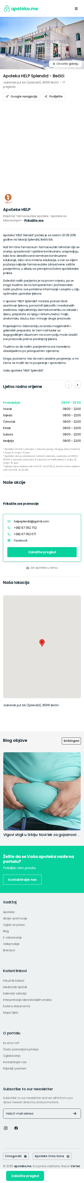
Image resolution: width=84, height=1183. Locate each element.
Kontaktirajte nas (22, 879)
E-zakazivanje (12, 937)
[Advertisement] (42, 145)
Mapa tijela (10, 1013)
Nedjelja (8, 441)
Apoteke (9, 912)
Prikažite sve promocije (21, 503)
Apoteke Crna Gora (50, 1156)
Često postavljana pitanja (21, 1049)
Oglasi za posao (14, 925)
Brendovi (9, 950)
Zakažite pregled (42, 552)
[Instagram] (5, 1128)
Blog (6, 931)
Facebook (20, 540)
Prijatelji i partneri (14, 1068)
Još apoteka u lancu (44, 568)
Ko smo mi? (11, 1043)
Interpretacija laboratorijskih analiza (27, 1000)
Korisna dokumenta (16, 1006)
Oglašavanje (11, 1056)
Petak (7, 428)
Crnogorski (14, 1156)
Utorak (7, 409)
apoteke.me (22, 1166)
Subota (8, 434)
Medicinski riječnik (15, 987)
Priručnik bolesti (13, 981)
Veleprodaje (11, 944)
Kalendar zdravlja (14, 993)
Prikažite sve (34, 220)
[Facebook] (16, 1128)
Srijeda (7, 415)
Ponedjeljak (11, 403)
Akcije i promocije (15, 918)
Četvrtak (9, 422)
